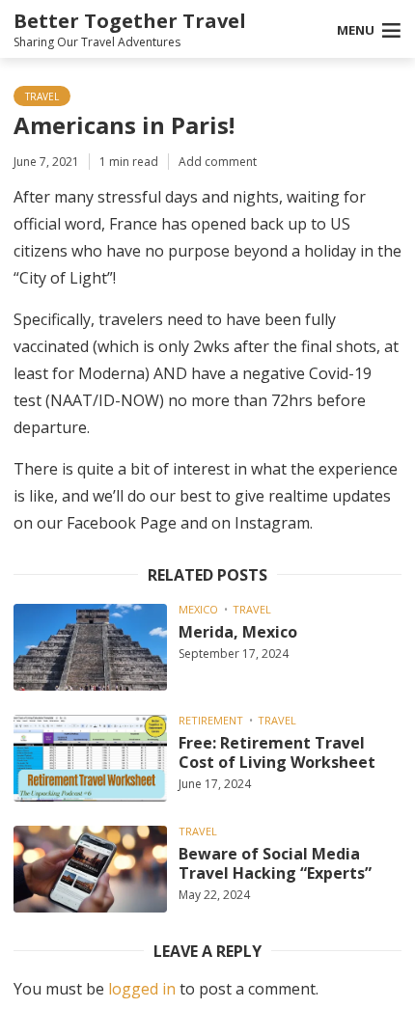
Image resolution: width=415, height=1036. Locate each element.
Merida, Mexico (238, 631)
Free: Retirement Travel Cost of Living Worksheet (277, 752)
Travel (42, 96)
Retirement (211, 720)
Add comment (218, 161)
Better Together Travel (130, 21)
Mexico (198, 609)
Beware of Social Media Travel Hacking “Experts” (275, 863)
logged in (142, 988)
